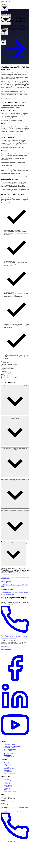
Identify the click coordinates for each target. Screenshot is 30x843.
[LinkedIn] (15, 710)
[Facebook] (15, 681)
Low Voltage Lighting (10, 749)
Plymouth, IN (7, 779)
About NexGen (8, 762)
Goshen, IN (7, 783)
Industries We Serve (9, 768)
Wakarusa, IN (7, 780)
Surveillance (4, 4)
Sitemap (22, 811)
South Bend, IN (8, 785)
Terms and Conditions (10, 773)
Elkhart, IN (7, 782)
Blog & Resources (9, 756)
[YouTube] (15, 738)
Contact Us (7, 764)
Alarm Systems (8, 752)
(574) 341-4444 (5, 646)
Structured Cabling (9, 753)
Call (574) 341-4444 (6, 63)
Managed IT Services (9, 747)
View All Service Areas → (11, 791)
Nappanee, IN (7, 789)
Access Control (8, 750)
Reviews (6, 767)
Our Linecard (7, 770)
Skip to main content (6, 1)
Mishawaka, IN (8, 786)
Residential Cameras (12, 13)
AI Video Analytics (23, 13)
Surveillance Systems (9, 744)
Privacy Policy (8, 771)
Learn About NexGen (21, 636)
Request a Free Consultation (8, 636)
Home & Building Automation (12, 746)
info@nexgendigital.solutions (8, 649)
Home (5, 10)
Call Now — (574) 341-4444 (8, 841)
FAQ (5, 765)
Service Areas (7, 755)
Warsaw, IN (7, 788)
